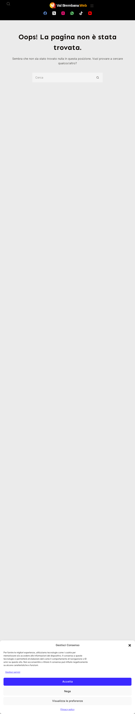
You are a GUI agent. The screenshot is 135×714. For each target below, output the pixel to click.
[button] (129, 645)
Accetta (67, 681)
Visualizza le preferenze (67, 701)
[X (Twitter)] (54, 13)
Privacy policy (67, 709)
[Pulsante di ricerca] (98, 77)
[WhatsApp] (72, 13)
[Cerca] (8, 3)
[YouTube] (90, 13)
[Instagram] (63, 13)
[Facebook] (45, 13)
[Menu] (92, 5)
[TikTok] (81, 13)
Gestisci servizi (12, 672)
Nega (67, 691)
